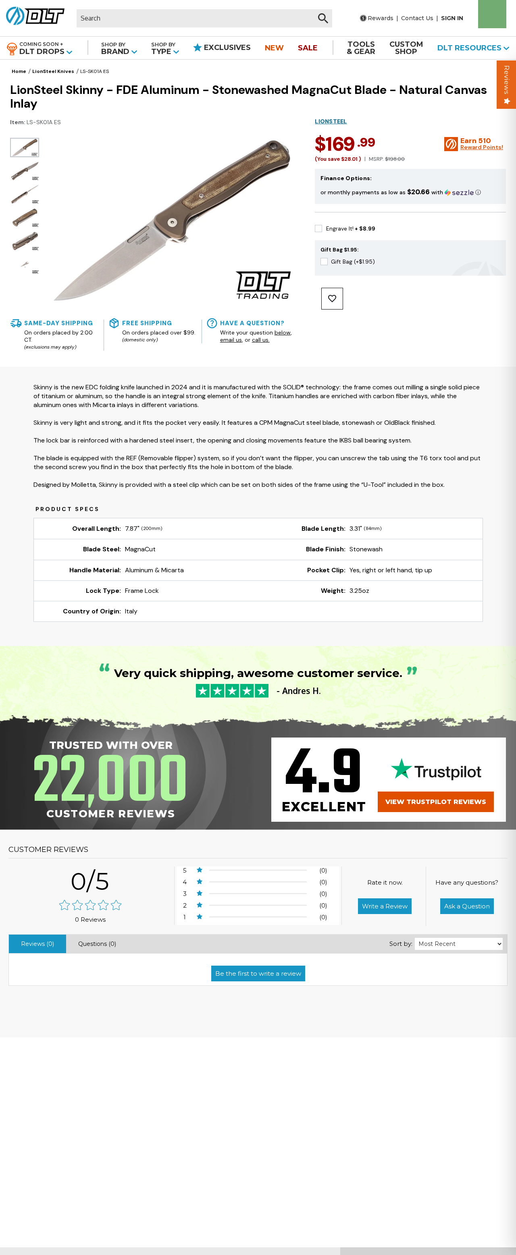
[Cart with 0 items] (492, 14)
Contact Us (417, 18)
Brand (116, 48)
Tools (361, 48)
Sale (308, 48)
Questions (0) (97, 943)
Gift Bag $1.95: (339, 249)
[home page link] (35, 18)
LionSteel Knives (53, 71)
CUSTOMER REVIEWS (48, 849)
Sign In (452, 18)
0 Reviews (90, 919)
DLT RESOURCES (470, 48)
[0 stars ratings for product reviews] (90, 906)
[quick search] (323, 18)
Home (19, 71)
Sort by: (400, 943)
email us (231, 339)
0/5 (90, 881)
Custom (406, 48)
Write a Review (385, 906)
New (274, 48)
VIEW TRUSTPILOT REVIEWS (435, 802)
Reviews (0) (37, 943)
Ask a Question (467, 906)
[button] (410, 192)
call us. (261, 339)
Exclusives (226, 47)
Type (163, 48)
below (283, 332)
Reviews (506, 79)
